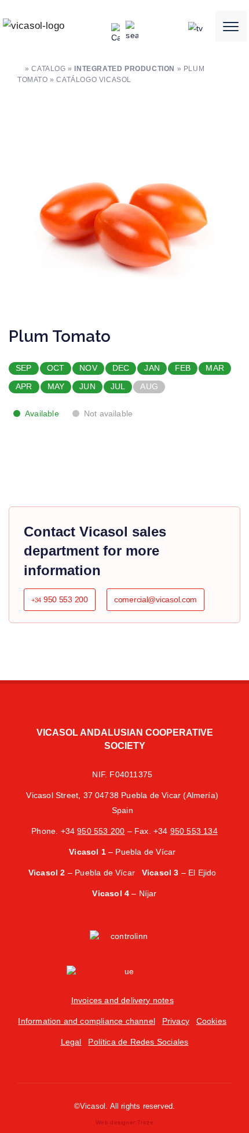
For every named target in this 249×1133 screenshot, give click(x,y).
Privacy (175, 1021)
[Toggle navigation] (231, 26)
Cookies (211, 1021)
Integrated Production (124, 69)
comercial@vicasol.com (155, 599)
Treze (145, 1122)
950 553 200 (59, 599)
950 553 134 (194, 831)
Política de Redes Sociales (138, 1041)
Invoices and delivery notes (122, 1000)
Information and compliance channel (86, 1021)
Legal (71, 1041)
